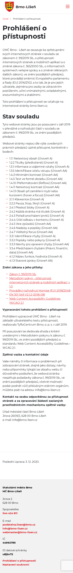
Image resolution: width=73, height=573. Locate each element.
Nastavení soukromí (16, 564)
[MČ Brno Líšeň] (19, 6)
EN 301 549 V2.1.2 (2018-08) (27, 294)
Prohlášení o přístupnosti (19, 560)
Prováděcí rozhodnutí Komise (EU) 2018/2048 (39, 290)
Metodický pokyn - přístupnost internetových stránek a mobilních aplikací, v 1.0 (39, 282)
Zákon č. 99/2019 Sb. (22, 274)
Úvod (5, 18)
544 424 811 (10, 513)
